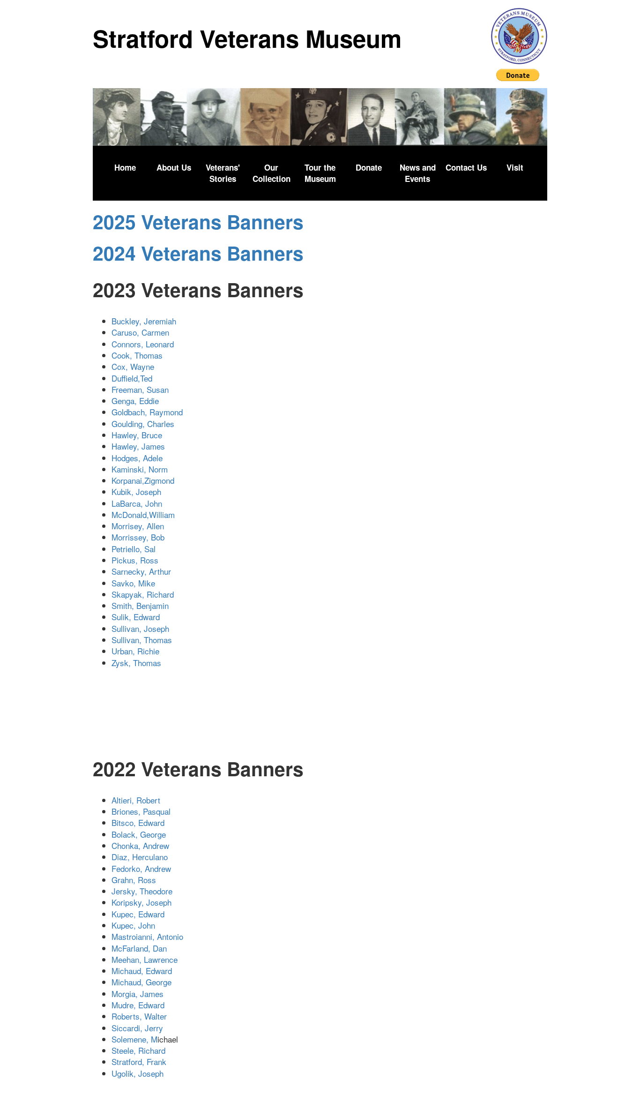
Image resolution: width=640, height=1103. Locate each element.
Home (125, 167)
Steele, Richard (138, 1050)
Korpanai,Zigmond (143, 480)
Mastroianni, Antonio (149, 936)
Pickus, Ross (137, 560)
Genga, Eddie (135, 400)
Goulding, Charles (144, 423)
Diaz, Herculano (141, 857)
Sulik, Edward (139, 617)
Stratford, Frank (140, 1061)
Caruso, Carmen (140, 332)
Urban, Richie (137, 651)
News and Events (418, 173)
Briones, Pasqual (141, 811)
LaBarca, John (147, 503)
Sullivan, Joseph (143, 628)
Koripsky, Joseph (141, 902)
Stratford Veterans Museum (247, 38)
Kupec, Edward (138, 914)
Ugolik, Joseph (138, 1073)
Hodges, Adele (141, 458)
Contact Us (466, 167)
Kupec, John (133, 925)
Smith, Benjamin (144, 605)
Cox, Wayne (133, 366)
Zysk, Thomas (138, 662)
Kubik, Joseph (140, 491)
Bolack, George (139, 834)
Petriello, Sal (135, 549)
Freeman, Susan (144, 389)
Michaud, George (141, 982)
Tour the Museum (320, 173)
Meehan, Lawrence (145, 959)
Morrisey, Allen (140, 526)
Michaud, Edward (142, 970)
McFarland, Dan (139, 948)
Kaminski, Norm (141, 469)
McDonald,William (145, 514)
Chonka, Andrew (140, 845)
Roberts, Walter (139, 1016)
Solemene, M (134, 1039)
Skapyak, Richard (149, 594)
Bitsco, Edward (138, 822)
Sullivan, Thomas (145, 639)
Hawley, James (142, 446)
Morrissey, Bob (139, 537)
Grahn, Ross (134, 879)
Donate (369, 167)
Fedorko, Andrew (141, 868)
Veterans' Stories (223, 173)
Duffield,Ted (135, 378)
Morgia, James (138, 993)
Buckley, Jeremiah (150, 321)
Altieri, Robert (136, 800)
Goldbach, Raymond (148, 412)
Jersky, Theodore (142, 891)
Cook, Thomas (149, 355)
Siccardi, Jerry (137, 1028)
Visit (514, 167)
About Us (173, 167)
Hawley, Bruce (140, 435)
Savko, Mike (136, 583)
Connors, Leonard (146, 344)
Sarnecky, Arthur (148, 571)
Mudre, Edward (138, 1005)
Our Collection (271, 173)
